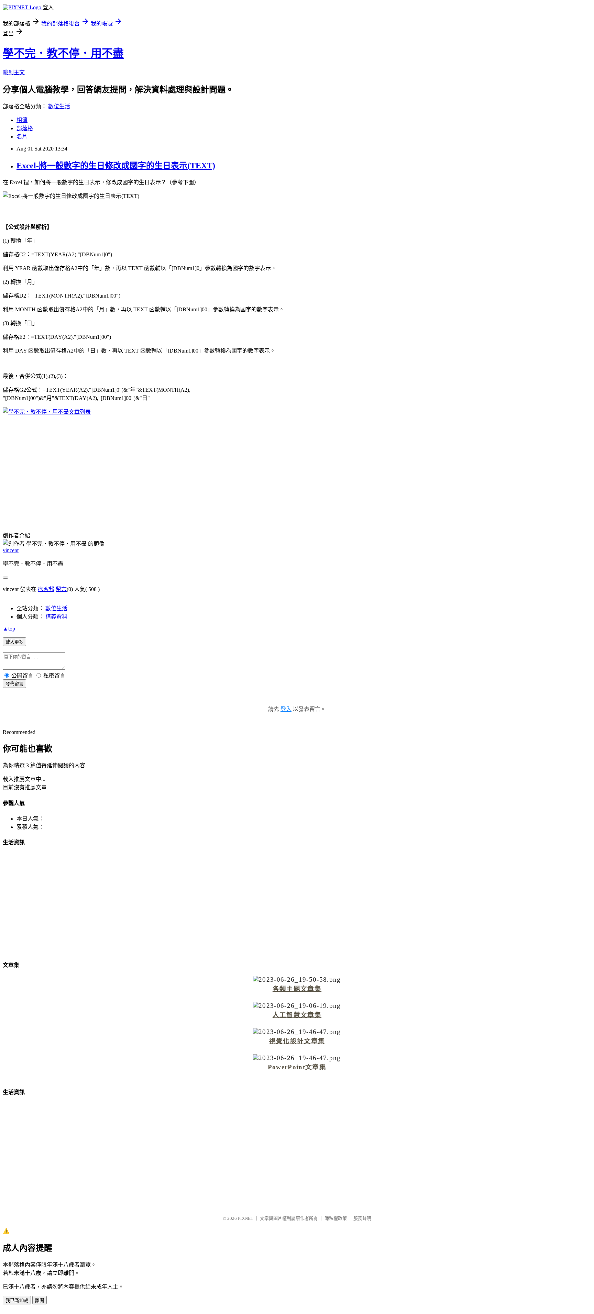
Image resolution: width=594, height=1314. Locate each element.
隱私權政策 (335, 1218)
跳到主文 (14, 72)
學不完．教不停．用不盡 (63, 53)
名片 (22, 137)
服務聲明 (362, 1218)
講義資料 (56, 617)
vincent (11, 550)
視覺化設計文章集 (297, 1041)
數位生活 (59, 106)
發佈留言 (14, 684)
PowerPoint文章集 (297, 1067)
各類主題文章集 (297, 988)
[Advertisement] (297, 469)
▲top (9, 629)
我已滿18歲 (17, 1300)
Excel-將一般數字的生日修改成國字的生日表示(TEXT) (115, 165)
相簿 (22, 120)
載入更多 (14, 642)
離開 (39, 1300)
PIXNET (245, 1218)
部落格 (24, 128)
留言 (61, 589)
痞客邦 (46, 589)
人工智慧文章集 (297, 1014)
